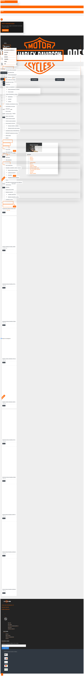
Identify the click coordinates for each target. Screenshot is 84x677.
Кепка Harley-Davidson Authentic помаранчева (9, 589)
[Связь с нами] (3, 674)
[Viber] (5, 618)
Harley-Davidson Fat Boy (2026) (8, 246)
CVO (5, 63)
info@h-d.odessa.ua (5, 609)
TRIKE (5, 61)
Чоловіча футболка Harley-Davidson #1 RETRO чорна (9, 208)
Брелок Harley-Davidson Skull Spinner (9, 401)
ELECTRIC (6, 52)
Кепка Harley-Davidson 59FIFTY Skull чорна (9, 514)
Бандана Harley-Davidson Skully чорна (9, 321)
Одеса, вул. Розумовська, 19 (8, 605)
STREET (5, 54)
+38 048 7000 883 (5, 607)
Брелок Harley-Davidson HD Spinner (9, 358)
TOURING (6, 59)
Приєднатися (5, 30)
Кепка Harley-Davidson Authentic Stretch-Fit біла (9, 551)
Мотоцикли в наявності (9, 50)
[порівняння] (4, 119)
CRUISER (6, 56)
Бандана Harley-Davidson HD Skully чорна (9, 284)
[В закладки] (3, 119)
